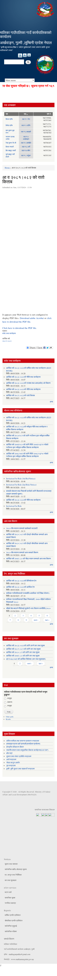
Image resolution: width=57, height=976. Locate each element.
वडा (25, 114)
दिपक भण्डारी (10, 146)
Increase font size (20, 55)
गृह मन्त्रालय (10, 765)
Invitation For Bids (14, 506)
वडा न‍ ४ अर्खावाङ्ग (26, 137)
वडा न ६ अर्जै (26, 146)
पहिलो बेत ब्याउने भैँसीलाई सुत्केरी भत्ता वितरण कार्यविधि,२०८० (28, 608)
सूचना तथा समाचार (11, 864)
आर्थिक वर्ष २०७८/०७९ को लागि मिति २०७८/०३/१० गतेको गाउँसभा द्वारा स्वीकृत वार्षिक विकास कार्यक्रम (27, 455)
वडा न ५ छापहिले (26, 143)
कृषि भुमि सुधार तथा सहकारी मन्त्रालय (20, 768)
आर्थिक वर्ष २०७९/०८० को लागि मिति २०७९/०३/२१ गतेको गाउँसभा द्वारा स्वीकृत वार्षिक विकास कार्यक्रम (27, 446)
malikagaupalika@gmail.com (19, 954)
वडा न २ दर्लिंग (26, 125)
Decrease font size (29, 55)
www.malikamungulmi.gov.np (22, 959)
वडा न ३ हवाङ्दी (26, 131)
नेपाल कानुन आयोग (13, 762)
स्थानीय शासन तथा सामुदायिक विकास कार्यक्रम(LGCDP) (27, 750)
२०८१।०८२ (6, 341)
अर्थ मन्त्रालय (11, 759)
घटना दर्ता (8, 892)
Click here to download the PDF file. (19, 327)
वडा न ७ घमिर (26, 150)
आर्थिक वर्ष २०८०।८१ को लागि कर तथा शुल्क (23, 652)
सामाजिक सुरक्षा (10, 897)
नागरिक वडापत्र (10, 903)
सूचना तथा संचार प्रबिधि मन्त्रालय (18, 756)
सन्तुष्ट (9, 698)
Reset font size (25, 55)
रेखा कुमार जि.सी (11, 143)
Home (7, 167)
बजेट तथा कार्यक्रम (9, 333)
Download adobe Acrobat (32, 318)
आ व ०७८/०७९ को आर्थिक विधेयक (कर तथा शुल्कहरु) (26, 659)
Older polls (9, 717)
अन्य (51, 401)
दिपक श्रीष (9, 119)
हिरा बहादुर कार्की (11, 150)
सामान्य (9, 702)
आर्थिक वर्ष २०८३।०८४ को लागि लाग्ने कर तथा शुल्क (25, 645)
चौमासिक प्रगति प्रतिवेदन (13, 920)
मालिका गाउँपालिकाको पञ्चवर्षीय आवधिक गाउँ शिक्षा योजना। (28, 593)
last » (47, 620)
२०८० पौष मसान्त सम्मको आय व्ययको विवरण (22, 552)
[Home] (45, 9)
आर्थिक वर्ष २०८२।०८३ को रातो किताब (20, 395)
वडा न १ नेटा (26, 119)
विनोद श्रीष (9, 125)
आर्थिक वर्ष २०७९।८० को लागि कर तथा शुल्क (23, 655)
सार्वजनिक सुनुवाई (11, 926)
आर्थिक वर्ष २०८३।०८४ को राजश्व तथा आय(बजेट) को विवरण (28, 383)
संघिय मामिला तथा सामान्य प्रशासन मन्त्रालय (22, 740)
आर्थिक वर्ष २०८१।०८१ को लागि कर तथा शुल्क (23, 649)
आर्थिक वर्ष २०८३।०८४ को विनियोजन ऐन (21, 580)
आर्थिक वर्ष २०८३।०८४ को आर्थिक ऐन (20, 587)
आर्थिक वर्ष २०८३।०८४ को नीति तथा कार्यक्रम (23, 377)
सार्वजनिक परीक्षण (11, 931)
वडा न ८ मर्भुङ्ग (26, 155)
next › (36, 620)
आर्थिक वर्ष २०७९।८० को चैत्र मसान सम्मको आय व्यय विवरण (28, 558)
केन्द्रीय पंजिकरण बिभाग (15, 746)
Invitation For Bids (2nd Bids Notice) (21, 484)
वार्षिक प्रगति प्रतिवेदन (13, 915)
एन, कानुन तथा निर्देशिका (13, 874)
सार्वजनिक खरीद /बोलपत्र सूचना (16, 869)
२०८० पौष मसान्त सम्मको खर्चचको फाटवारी (22, 528)
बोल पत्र (9, 753)
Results (8, 719)
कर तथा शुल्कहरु (10, 880)
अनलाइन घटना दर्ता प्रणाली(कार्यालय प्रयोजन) (23, 743)
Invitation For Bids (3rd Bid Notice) (20, 478)
